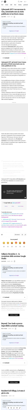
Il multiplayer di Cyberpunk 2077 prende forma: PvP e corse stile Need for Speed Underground (12, 215)
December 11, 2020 (20, 175)
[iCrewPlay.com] (5, 1)
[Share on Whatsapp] (14, 407)
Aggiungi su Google (14, 30)
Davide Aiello (3, 261)
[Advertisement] (14, 117)
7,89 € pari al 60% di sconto (16, 358)
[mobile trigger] (2, 1)
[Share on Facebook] (8, 407)
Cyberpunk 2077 (16, 203)
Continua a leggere (14, 315)
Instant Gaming (20, 206)
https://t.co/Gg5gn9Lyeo (8, 173)
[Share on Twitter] (11, 407)
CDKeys (13, 206)
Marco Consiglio (4, 328)
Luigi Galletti (3, 16)
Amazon (6, 206)
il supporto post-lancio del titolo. (18, 53)
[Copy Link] (19, 407)
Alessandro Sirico (4, 395)
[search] (19, 2)
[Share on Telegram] (16, 407)
